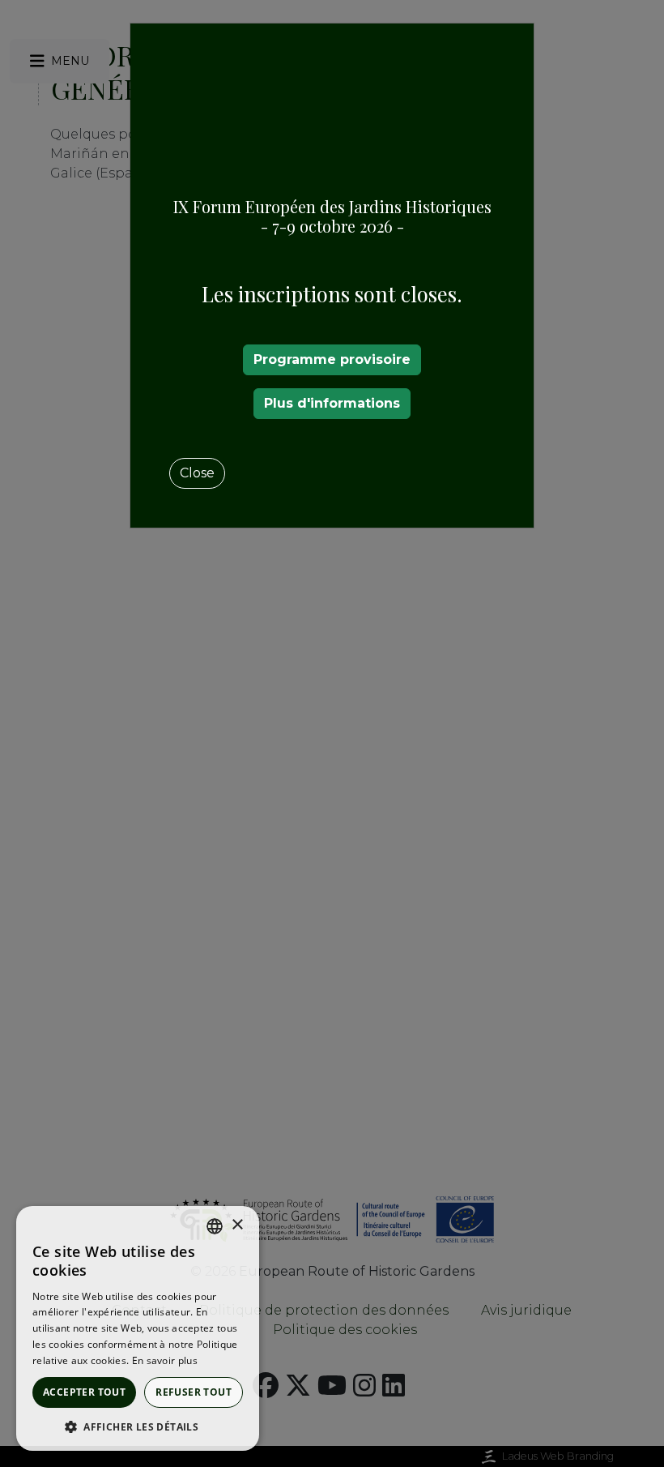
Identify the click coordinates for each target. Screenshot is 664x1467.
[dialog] (137, 1328)
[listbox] (214, 1226)
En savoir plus (165, 1360)
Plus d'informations (332, 403)
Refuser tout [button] (193, 1392)
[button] (137, 1426)
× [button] (237, 1225)
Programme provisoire (332, 359)
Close (197, 473)
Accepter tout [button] (84, 1392)
